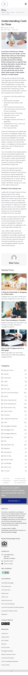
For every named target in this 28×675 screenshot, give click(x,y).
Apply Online (5, 637)
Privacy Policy (5, 665)
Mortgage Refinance (10, 433)
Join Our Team (5, 647)
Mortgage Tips (8, 437)
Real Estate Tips (9, 445)
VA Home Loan (5, 590)
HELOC (6, 396)
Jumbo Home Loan (6, 600)
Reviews (3, 644)
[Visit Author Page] (14, 257)
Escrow (6, 385)
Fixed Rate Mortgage (7, 583)
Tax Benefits (7, 463)
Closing (6, 374)
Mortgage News (9, 430)
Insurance (7, 415)
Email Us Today (8, 563)
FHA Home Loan (6, 586)
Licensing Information (7, 658)
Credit (5, 381)
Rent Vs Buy (7, 456)
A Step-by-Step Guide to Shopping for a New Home (19, 481)
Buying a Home (8, 370)
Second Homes (8, 459)
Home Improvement (10, 400)
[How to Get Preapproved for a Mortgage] (14, 337)
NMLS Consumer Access (8, 654)
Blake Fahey (7, 29)
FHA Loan (7, 389)
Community (7, 378)
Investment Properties (11, 419)
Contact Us (4, 633)
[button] (26, 4)
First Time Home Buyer (11, 392)
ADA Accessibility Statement (9, 661)
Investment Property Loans (9, 611)
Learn (16, 29)
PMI (5, 441)
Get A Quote (4, 640)
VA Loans (7, 471)
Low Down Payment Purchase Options (12, 607)
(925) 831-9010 (8, 561)
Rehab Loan (4, 593)
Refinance (7, 448)
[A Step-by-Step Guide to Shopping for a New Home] (14, 281)
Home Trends (8, 411)
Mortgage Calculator (10, 426)
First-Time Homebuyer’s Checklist (13, 320)
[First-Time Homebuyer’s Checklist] (14, 309)
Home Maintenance (10, 404)
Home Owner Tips (9, 407)
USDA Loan (7, 467)
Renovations (7, 452)
